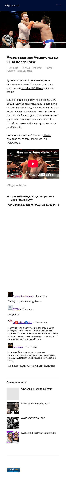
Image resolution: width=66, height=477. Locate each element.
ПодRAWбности (17, 185)
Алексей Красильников (20, 70)
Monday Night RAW (32, 88)
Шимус (47, 135)
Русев (10, 80)
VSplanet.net (12, 5)
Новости (37, 68)
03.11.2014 (12, 68)
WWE (28, 68)
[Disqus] (33, 247)
